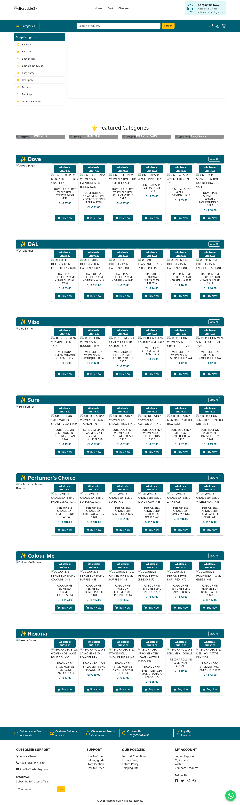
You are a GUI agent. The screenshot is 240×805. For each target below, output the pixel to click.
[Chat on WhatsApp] (230, 795)
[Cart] (224, 26)
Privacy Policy (130, 760)
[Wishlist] (211, 26)
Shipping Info (130, 768)
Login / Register (184, 756)
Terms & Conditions (134, 756)
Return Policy (130, 764)
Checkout (124, 8)
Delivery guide (95, 760)
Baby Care (27, 44)
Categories (28, 26)
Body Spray (28, 72)
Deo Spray (27, 79)
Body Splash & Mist (32, 65)
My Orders (181, 760)
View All (214, 159)
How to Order (95, 756)
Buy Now (66, 218)
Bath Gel (26, 51)
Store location (95, 764)
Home (98, 8)
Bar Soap (27, 94)
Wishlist (179, 764)
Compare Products (186, 768)
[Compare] (217, 26)
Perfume (26, 87)
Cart (110, 8)
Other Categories (31, 101)
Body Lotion (28, 58)
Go (61, 789)
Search (168, 26)
